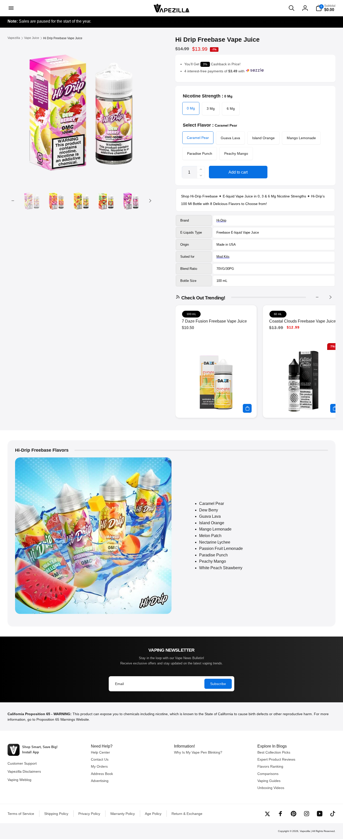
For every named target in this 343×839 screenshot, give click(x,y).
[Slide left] (13, 200)
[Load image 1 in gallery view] (31, 200)
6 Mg (231, 109)
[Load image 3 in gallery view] (81, 200)
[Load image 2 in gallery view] (56, 200)
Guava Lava (230, 138)
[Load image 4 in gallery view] (106, 200)
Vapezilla (305, 831)
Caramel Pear (198, 138)
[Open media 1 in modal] (81, 109)
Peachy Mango (236, 153)
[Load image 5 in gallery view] (131, 200)
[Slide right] (150, 200)
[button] (10, 8)
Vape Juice (251, 232)
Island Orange (263, 138)
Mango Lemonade (301, 138)
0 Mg (191, 108)
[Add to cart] (247, 408)
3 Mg (211, 109)
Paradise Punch (199, 153)
